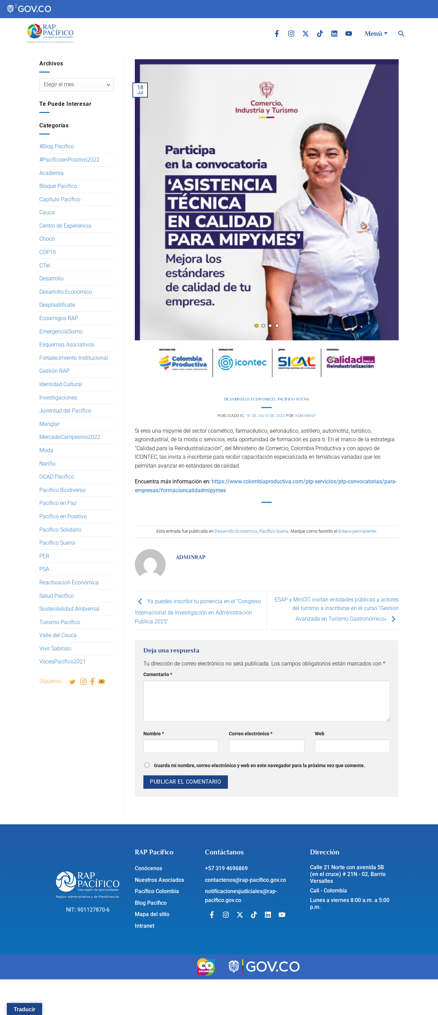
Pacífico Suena (57, 543)
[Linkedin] (334, 33)
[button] (401, 33)
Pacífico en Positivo (63, 516)
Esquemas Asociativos (66, 344)
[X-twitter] (305, 33)
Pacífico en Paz (58, 503)
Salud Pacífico (56, 596)
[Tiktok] (320, 33)
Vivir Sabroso (55, 648)
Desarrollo (51, 278)
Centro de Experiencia (65, 226)
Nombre (153, 734)
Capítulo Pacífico (59, 199)
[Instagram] (291, 33)
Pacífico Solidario (60, 529)
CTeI (44, 265)
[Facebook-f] (277, 33)
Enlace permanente (357, 531)
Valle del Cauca (58, 635)
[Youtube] (349, 33)
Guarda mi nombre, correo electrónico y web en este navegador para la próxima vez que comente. (259, 766)
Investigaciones (58, 397)
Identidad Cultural (60, 384)
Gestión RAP (54, 371)
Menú (373, 33)
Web (319, 734)
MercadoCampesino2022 (69, 437)
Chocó (47, 239)
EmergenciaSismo (61, 331)
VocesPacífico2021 (62, 661)
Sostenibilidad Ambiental (69, 609)
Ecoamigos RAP (58, 318)
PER (44, 556)
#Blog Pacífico (56, 146)
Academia (51, 173)
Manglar (49, 424)
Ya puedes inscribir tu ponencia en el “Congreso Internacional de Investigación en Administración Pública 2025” (198, 611)
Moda (46, 450)
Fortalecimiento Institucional (73, 358)
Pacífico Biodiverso (62, 490)
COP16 (47, 252)
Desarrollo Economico (65, 292)
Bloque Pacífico (58, 186)
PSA (44, 569)
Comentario (157, 674)
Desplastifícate (57, 305)
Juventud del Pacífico (65, 410)
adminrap (305, 416)
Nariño (47, 463)
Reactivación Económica (69, 582)
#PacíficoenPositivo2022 (69, 159)
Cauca (47, 212)
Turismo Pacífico (59, 622)
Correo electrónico (250, 734)
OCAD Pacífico (56, 476)
